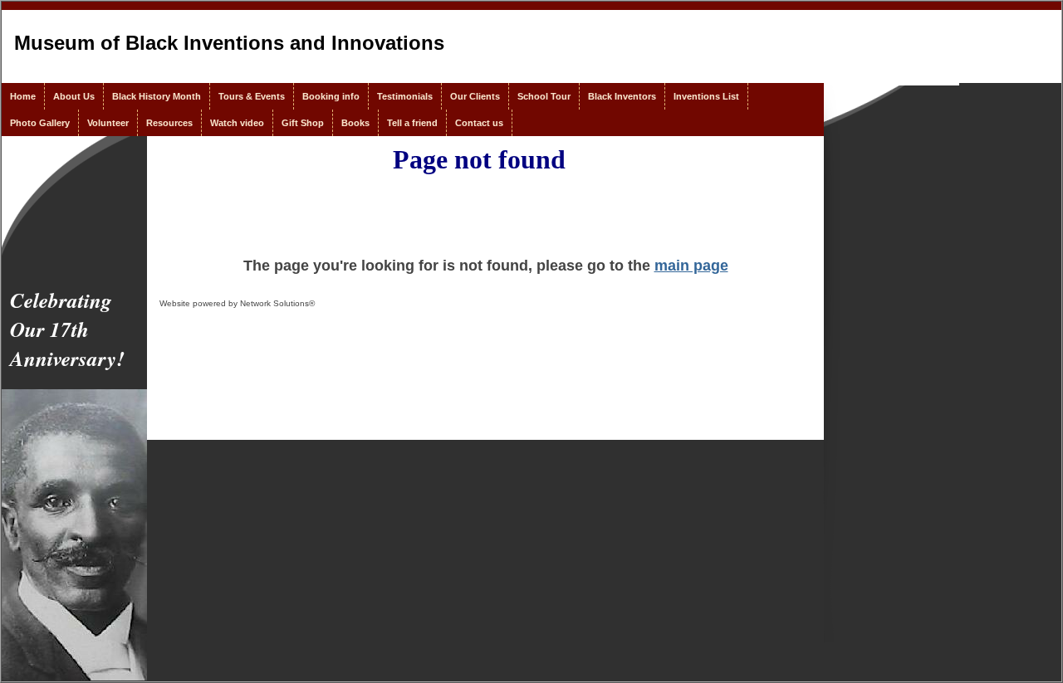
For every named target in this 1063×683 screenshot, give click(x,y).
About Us (74, 96)
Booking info (331, 96)
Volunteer (108, 123)
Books (355, 123)
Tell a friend (412, 123)
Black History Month (156, 96)
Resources (169, 123)
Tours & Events (251, 96)
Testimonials (405, 96)
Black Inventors (622, 96)
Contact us (479, 123)
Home (23, 96)
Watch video (237, 123)
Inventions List (706, 96)
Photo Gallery (40, 123)
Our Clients (475, 96)
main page (691, 265)
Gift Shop (303, 123)
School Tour (544, 96)
